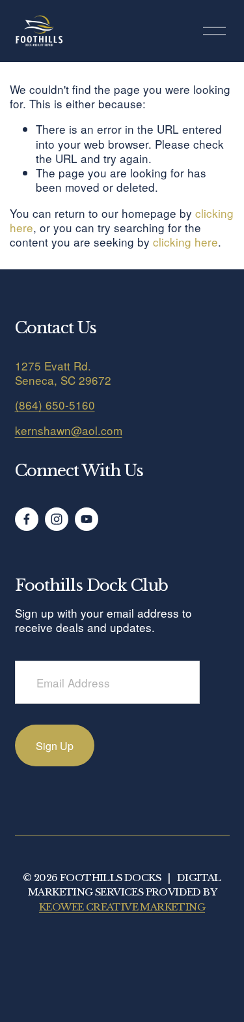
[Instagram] (56, 519)
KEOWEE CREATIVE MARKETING (122, 907)
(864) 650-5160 (55, 405)
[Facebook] (26, 519)
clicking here (185, 241)
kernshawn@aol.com (68, 430)
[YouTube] (86, 519)
